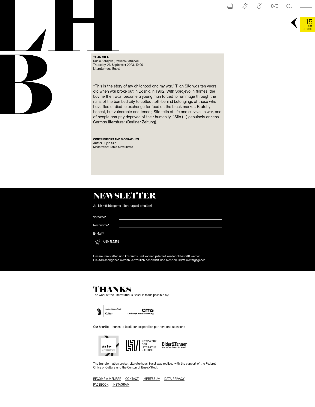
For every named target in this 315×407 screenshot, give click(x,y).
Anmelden (111, 242)
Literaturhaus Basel (106, 69)
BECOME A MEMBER (107, 379)
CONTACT (132, 379)
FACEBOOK (100, 384)
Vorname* (99, 217)
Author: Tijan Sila (104, 143)
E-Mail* (98, 233)
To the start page (56, 25)
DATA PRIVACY (174, 379)
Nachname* (101, 225)
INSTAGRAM (120, 384)
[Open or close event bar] (294, 23)
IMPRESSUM (151, 379)
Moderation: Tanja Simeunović (113, 147)
